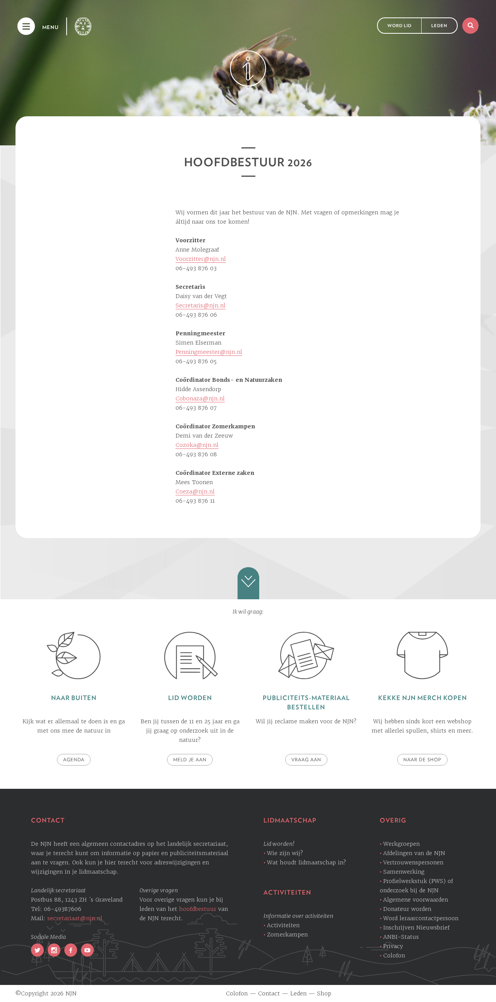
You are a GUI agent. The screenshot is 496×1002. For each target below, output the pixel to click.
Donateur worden (407, 908)
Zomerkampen (287, 934)
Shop (324, 993)
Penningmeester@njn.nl (209, 351)
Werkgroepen (401, 843)
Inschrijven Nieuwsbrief (416, 927)
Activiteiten (283, 925)
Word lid (400, 25)
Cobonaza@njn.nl (200, 398)
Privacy (393, 946)
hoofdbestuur (197, 908)
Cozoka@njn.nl (197, 445)
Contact (269, 993)
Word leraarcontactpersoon (420, 918)
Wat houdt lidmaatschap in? (306, 862)
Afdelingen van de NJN (414, 853)
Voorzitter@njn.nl (201, 258)
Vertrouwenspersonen (413, 862)
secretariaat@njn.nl (74, 918)
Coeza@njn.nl (195, 491)
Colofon (394, 955)
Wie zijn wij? (285, 853)
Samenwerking (403, 871)
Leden (439, 25)
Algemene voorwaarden (415, 899)
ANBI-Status (401, 936)
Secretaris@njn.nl (201, 305)
